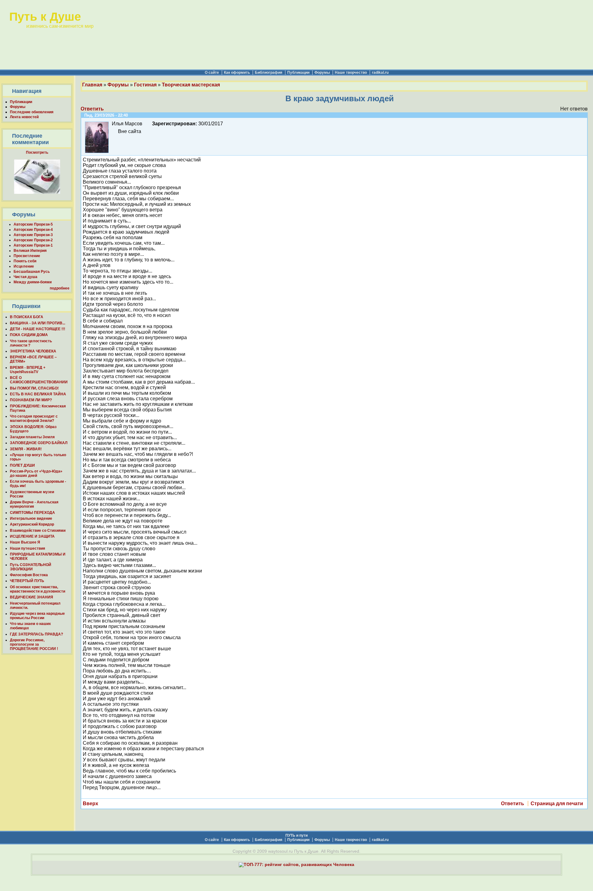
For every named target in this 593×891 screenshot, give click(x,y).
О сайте (212, 72)
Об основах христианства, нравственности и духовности (37, 589)
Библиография (268, 72)
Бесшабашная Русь (32, 271)
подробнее (59, 288)
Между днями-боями (33, 282)
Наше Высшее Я (25, 542)
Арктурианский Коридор (32, 524)
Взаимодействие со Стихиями (37, 530)
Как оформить (237, 72)
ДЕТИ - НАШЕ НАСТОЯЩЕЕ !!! (37, 329)
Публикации (298, 72)
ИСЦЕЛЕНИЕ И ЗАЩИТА (32, 536)
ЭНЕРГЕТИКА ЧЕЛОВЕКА (33, 351)
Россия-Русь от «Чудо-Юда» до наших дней (36, 473)
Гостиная (145, 84)
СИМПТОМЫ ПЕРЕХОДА (32, 512)
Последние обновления (31, 112)
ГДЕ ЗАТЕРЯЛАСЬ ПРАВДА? (36, 634)
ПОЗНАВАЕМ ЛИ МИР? (31, 400)
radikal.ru (380, 72)
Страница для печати (557, 803)
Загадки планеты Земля (32, 437)
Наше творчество (351, 72)
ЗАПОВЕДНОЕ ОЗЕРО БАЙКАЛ (38, 443)
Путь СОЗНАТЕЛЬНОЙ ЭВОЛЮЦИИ (30, 567)
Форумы (322, 72)
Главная (92, 84)
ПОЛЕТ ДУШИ (22, 465)
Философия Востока (29, 575)
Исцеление (24, 266)
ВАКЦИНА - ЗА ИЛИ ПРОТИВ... (37, 323)
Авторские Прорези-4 (33, 229)
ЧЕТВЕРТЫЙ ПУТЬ (27, 581)
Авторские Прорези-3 (33, 235)
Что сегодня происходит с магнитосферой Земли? (34, 418)
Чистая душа (25, 277)
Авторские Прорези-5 (33, 224)
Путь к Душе (45, 16)
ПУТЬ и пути (296, 835)
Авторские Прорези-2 (33, 240)
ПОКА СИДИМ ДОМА (29, 335)
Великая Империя (30, 250)
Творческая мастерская (191, 84)
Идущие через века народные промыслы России (37, 615)
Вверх (90, 803)
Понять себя (25, 261)
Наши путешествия (27, 548)
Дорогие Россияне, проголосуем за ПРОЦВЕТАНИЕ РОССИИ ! (34, 644)
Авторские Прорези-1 (33, 245)
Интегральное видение (31, 518)
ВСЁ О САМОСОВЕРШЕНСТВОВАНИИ (39, 380)
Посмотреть (37, 152)
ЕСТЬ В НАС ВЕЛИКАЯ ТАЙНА (38, 394)
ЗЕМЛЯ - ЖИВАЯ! (26, 449)
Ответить (92, 108)
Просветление (27, 256)
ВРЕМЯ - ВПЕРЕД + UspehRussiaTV (27, 369)
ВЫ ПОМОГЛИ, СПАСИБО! (34, 388)
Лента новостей (24, 117)
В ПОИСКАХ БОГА (26, 317)
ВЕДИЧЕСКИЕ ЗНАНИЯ (31, 597)
